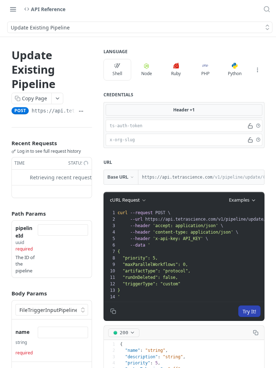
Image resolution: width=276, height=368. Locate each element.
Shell (117, 73)
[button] (258, 126)
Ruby (176, 73)
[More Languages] (257, 69)
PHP (205, 73)
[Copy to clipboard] (89, 111)
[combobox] (63, 230)
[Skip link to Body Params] (6, 293)
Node (146, 73)
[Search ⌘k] (266, 9)
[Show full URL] (81, 111)
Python (235, 73)
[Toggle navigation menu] (13, 9)
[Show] (250, 125)
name (22, 331)
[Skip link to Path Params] (6, 213)
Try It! (249, 311)
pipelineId (23, 232)
